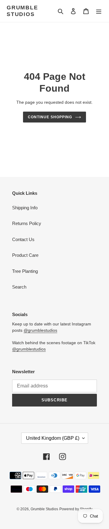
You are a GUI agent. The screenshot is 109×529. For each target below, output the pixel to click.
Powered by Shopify (75, 509)
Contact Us (23, 239)
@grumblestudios (40, 330)
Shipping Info (25, 207)
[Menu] (98, 11)
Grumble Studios (22, 11)
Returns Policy (26, 223)
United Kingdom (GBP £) (52, 438)
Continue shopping (50, 117)
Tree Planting (25, 271)
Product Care (25, 255)
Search (19, 286)
